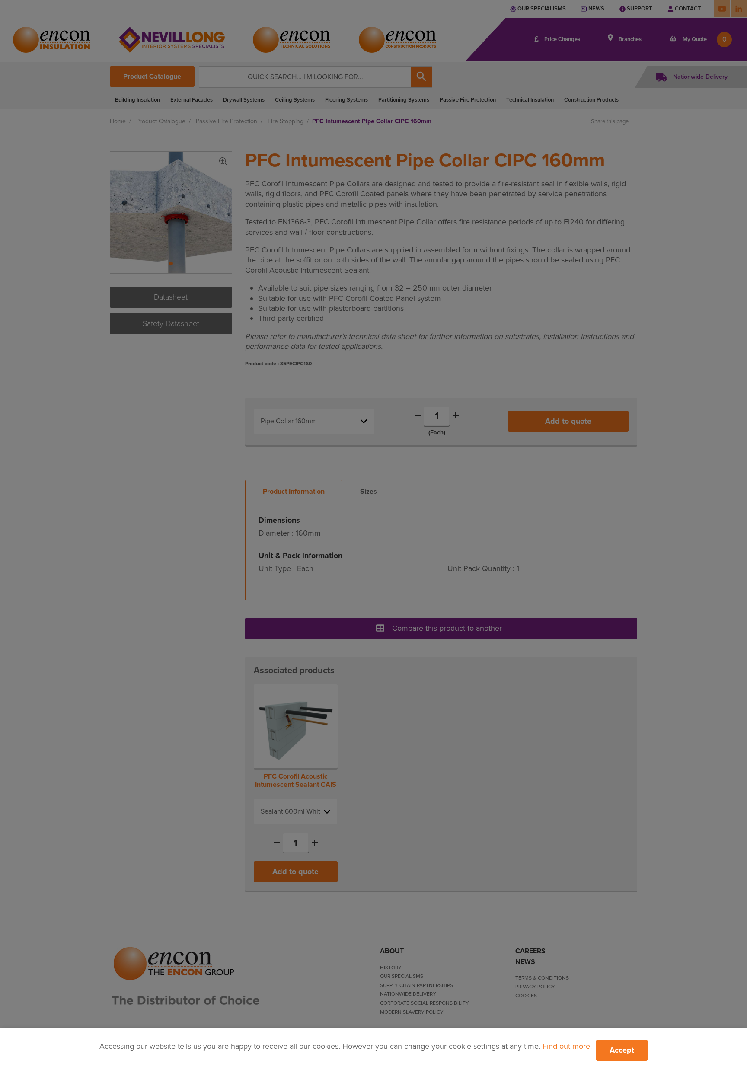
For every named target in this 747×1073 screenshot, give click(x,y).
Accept (622, 1050)
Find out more (566, 1046)
